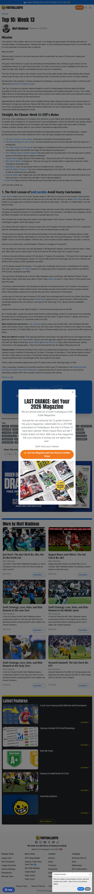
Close (88, 889)
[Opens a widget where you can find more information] (8, 890)
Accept (80, 889)
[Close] (90, 874)
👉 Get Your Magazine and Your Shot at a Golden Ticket (47, 454)
